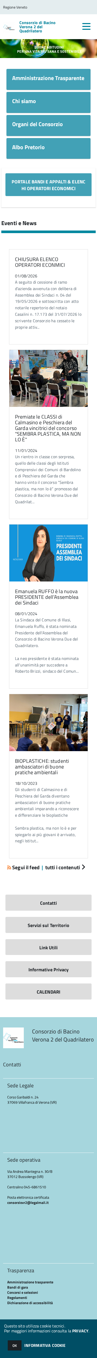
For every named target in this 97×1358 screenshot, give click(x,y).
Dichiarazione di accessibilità (30, 1302)
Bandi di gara (17, 1287)
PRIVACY (80, 1331)
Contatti (48, 903)
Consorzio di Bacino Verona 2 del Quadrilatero (37, 26)
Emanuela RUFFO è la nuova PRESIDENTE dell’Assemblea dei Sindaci (47, 597)
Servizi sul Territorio (49, 925)
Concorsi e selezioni (22, 1292)
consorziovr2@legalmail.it (28, 1202)
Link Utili (48, 947)
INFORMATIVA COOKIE (45, 1345)
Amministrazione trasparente (30, 1282)
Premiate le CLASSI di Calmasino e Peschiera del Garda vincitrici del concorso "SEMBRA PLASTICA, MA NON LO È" (48, 428)
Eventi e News (18, 223)
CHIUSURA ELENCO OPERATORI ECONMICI (40, 262)
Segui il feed (26, 867)
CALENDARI (48, 991)
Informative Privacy (48, 969)
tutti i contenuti (62, 867)
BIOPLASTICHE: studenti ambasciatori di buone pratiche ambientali (42, 766)
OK (14, 1345)
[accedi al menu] (86, 26)
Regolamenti (17, 1297)
